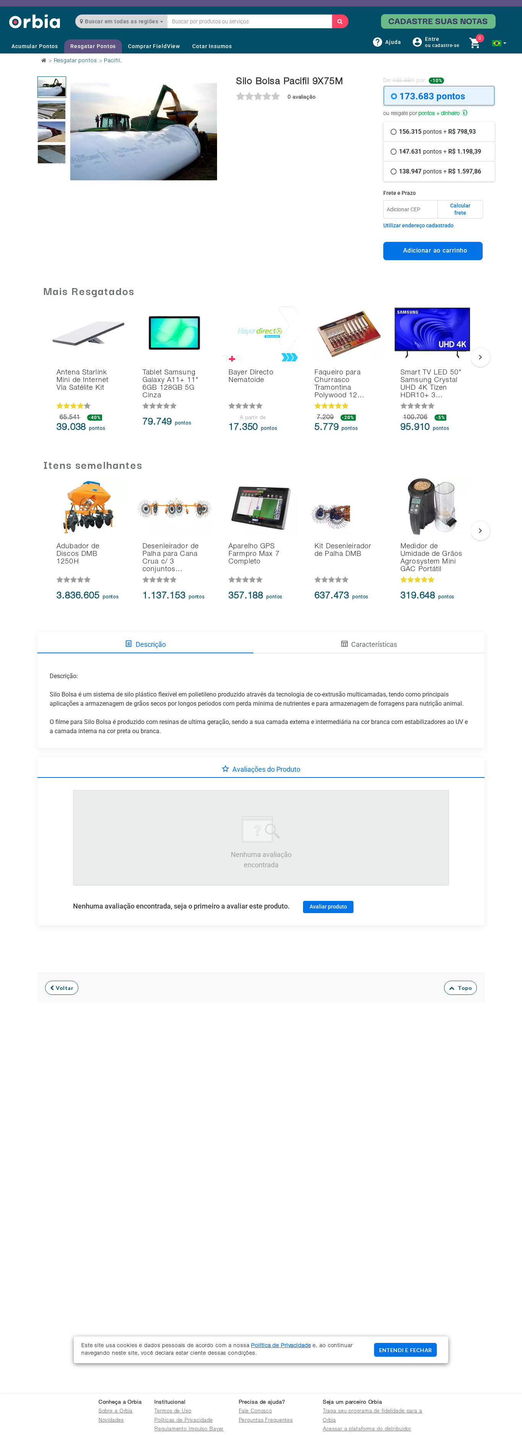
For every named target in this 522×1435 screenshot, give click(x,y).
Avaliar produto (328, 907)
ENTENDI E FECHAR (405, 1350)
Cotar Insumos (212, 46)
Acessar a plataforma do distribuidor (367, 1429)
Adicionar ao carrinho (433, 250)
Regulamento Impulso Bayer (189, 1429)
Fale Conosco (255, 1411)
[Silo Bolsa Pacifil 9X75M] (51, 87)
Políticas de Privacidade (183, 1420)
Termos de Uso (172, 1411)
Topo (463, 988)
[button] (499, 43)
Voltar (64, 988)
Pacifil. (113, 61)
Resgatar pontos (75, 61)
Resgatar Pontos (93, 46)
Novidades (111, 1420)
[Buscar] (340, 21)
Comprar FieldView (154, 46)
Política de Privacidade (281, 1346)
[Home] (34, 21)
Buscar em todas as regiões (121, 21)
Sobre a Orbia (116, 1411)
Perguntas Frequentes (266, 1420)
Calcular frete (460, 209)
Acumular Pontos (34, 46)
